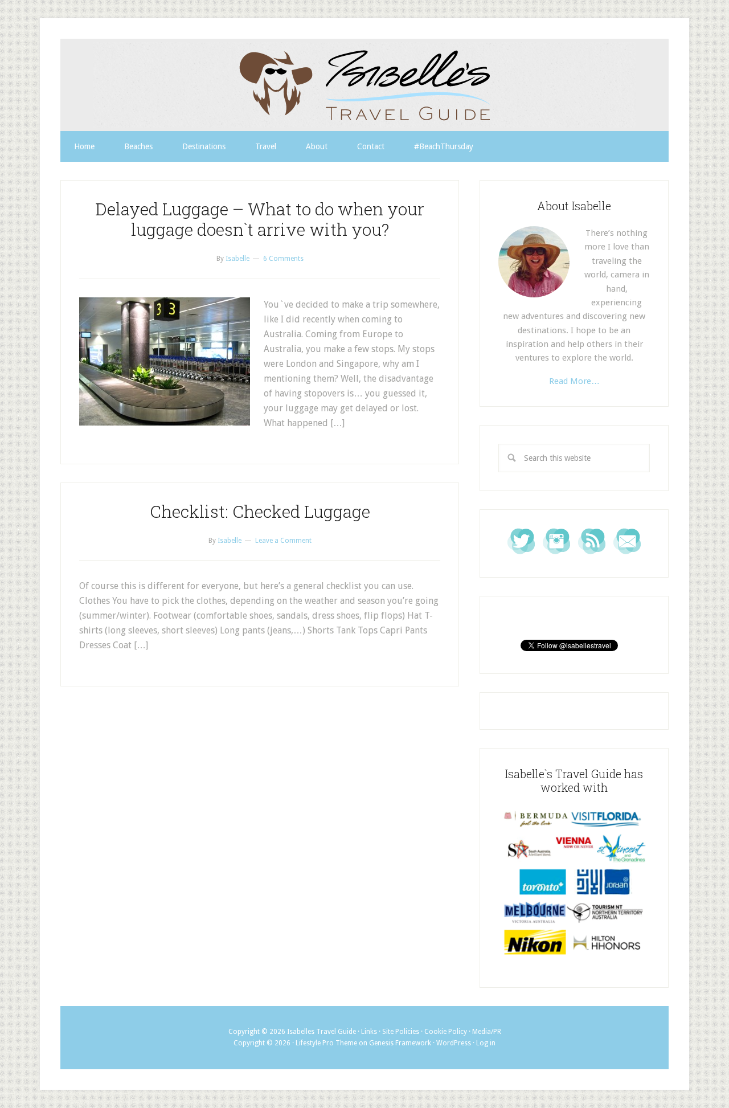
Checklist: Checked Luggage (260, 511)
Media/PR (486, 1032)
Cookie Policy (445, 1032)
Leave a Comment (283, 541)
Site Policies (400, 1032)
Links (369, 1032)
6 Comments (283, 259)
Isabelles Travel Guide (364, 85)
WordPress (453, 1043)
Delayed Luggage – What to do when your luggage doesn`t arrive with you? (259, 219)
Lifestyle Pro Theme (326, 1043)
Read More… (574, 381)
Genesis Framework (400, 1043)
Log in (485, 1043)
